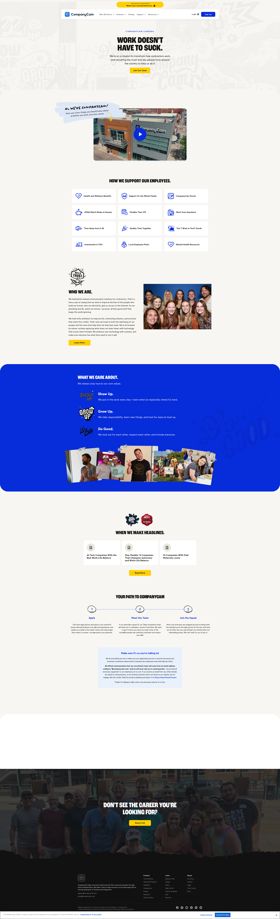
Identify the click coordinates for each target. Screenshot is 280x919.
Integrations (148, 888)
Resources (152, 14)
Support (140, 14)
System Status (148, 897)
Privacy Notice (112, 907)
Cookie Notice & (85, 914)
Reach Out (140, 823)
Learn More (79, 342)
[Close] (276, 915)
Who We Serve (105, 14)
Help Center (169, 888)
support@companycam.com (87, 893)
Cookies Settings (206, 915)
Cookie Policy (122, 907)
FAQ (166, 894)
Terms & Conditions (99, 907)
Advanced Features (150, 882)
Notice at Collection (127, 909)
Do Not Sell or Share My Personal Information (106, 909)
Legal (189, 885)
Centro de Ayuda (171, 891)
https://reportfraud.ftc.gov (165, 677)
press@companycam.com (86, 896)
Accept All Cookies (222, 915)
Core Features (148, 879)
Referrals (147, 894)
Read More (140, 573)
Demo (167, 885)
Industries (147, 885)
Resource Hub (170, 879)
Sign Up (208, 14)
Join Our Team (140, 70)
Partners (168, 897)
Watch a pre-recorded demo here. (139, 6)
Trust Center (191, 888)
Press (189, 891)
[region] (140, 915)
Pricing (131, 14)
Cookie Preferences (84, 909)
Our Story (190, 879)
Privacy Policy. (97, 914)
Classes (167, 882)
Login (194, 14)
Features (120, 14)
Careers (189, 882)
